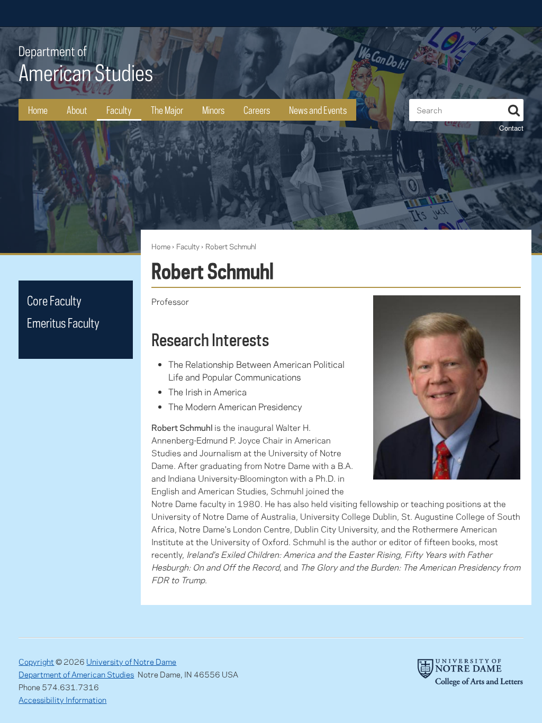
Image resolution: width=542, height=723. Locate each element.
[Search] (513, 108)
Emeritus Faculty (63, 322)
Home (38, 110)
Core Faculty (54, 300)
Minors (213, 110)
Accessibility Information (62, 699)
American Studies (86, 64)
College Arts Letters (439, 13)
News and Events (318, 110)
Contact (511, 128)
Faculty (119, 110)
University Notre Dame (98, 13)
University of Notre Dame (131, 661)
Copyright (36, 661)
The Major (167, 110)
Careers (256, 110)
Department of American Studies (76, 674)
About (77, 110)
